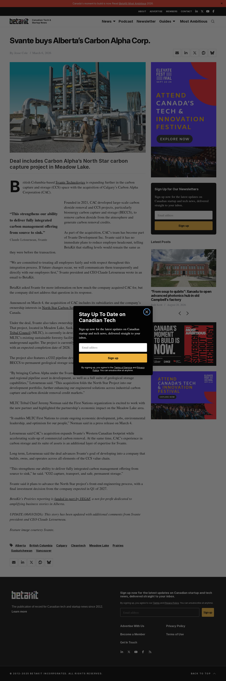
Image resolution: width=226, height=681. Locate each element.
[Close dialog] (147, 312)
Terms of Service (123, 367)
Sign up (113, 358)
